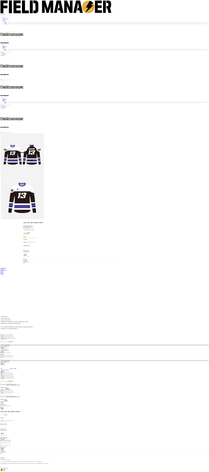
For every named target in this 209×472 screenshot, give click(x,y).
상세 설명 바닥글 (3, 270)
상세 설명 (2, 269)
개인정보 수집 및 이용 (4, 341)
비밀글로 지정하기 (3, 387)
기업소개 (4, 20)
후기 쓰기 (2, 351)
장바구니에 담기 (3, 434)
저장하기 (2, 347)
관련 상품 (2, 273)
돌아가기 (2, 400)
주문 (5, 22)
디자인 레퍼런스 (5, 18)
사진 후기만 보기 (5, 349)
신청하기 (2, 448)
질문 (5, 23)
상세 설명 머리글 (3, 268)
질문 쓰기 (2, 371)
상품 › (4, 17)
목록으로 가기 (3, 388)
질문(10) (1, 272)
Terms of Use (2, 457)
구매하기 (2, 408)
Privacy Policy (2, 458)
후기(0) (1, 271)
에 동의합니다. (7, 341)
